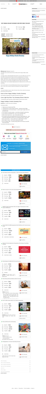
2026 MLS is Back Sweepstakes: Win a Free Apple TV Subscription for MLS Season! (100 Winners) (16, 207)
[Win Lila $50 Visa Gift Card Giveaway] (24, 331)
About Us (16, 388)
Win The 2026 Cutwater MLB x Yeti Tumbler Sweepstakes (13, 300)
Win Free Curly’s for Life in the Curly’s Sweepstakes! (12, 189)
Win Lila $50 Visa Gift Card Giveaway (9, 321)
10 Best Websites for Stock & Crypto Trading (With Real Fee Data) (38, 35)
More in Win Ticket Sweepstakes (6, 366)
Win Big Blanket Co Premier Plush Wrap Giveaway (11, 341)
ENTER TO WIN (24, 275)
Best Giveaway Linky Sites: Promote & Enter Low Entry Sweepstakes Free (38, 62)
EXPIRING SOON (20, 0)
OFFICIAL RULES (22, 318)
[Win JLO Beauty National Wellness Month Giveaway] (24, 287)
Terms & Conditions (27, 388)
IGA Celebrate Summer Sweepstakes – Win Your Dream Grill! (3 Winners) (16, 172)
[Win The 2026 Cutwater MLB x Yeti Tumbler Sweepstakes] (24, 310)
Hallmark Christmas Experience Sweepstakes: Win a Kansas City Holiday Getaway (15, 244)
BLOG (25, 0)
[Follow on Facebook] (33, 17)
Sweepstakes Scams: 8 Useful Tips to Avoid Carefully (38, 58)
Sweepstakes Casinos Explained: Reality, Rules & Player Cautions (37, 28)
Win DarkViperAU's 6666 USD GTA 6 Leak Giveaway (12, 261)
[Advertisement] (16, 15)
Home (13, 388)
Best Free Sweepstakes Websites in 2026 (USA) (38, 30)
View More (23, 186)
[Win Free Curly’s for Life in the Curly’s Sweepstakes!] (24, 198)
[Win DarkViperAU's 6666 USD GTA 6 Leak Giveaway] (24, 270)
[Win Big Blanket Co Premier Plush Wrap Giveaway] (24, 351)
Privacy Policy (21, 388)
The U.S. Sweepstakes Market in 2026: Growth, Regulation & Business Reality (37, 26)
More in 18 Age (3, 369)
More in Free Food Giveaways (5, 371)
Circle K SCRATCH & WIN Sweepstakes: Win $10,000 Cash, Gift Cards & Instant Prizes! (16, 226)
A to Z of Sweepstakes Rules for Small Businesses (37, 32)
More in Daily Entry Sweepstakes (6, 364)
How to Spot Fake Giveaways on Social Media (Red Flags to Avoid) (38, 37)
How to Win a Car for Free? (36, 56)
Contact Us (32, 388)
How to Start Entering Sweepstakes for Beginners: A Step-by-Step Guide (37, 24)
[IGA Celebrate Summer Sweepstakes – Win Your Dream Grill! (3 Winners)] (24, 181)
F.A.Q (28, 0)
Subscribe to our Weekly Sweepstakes (16, 143)
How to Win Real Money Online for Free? (38, 54)
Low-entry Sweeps (13, 0)
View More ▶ (43, 39)
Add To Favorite (17, 126)
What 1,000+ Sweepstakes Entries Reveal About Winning (38, 22)
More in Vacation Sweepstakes (5, 362)
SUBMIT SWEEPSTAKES (33, 0)
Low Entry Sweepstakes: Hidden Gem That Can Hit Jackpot (38, 60)
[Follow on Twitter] (35, 17)
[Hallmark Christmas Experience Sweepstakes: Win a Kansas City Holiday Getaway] (24, 252)
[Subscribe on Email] (37, 17)
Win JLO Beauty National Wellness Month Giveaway (12, 278)
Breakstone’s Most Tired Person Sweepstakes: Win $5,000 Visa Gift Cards (38, 11)
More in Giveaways (4, 360)
